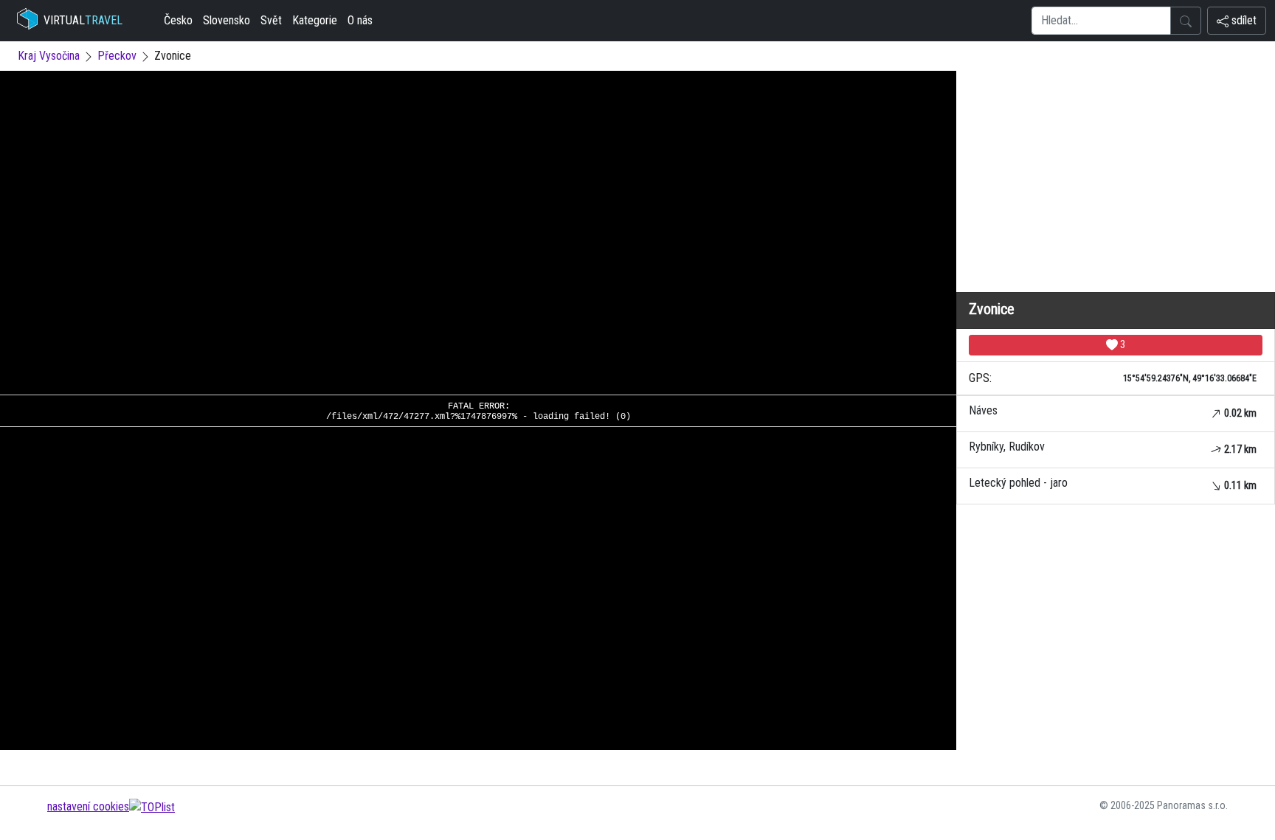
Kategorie (314, 20)
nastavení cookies (88, 806)
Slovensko (226, 20)
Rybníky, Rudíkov (1113, 447)
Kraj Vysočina (49, 56)
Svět (271, 20)
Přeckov (117, 56)
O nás (360, 20)
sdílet (1243, 20)
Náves (1113, 411)
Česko (178, 20)
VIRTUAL (83, 20)
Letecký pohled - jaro (1113, 483)
